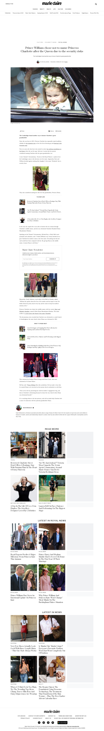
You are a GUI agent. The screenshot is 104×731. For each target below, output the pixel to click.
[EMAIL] (33, 408)
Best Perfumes (76, 13)
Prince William (31, 385)
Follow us (52, 131)
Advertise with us (80, 716)
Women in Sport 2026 (18, 13)
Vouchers (68, 9)
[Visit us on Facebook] (48, 722)
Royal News (62, 42)
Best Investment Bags (65, 13)
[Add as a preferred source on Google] (71, 722)
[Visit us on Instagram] (43, 722)
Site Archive (21, 716)
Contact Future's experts (36, 716)
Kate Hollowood (45, 61)
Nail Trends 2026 (54, 13)
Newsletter (59, 131)
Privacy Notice (25, 264)
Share (23, 131)
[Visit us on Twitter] (39, 722)
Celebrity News (50, 42)
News (66, 61)
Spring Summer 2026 (42, 13)
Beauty (42, 9)
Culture (60, 9)
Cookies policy (37, 718)
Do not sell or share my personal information (68, 718)
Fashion (35, 9)
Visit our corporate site (73, 726)
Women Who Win (94, 13)
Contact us (51, 716)
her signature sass (30, 143)
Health (49, 9)
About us (48, 718)
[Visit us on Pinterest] (53, 722)
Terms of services (38, 262)
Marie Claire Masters (30, 13)
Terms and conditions (65, 716)
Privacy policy (25, 718)
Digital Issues (85, 13)
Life (54, 9)
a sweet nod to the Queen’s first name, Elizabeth (38, 313)
